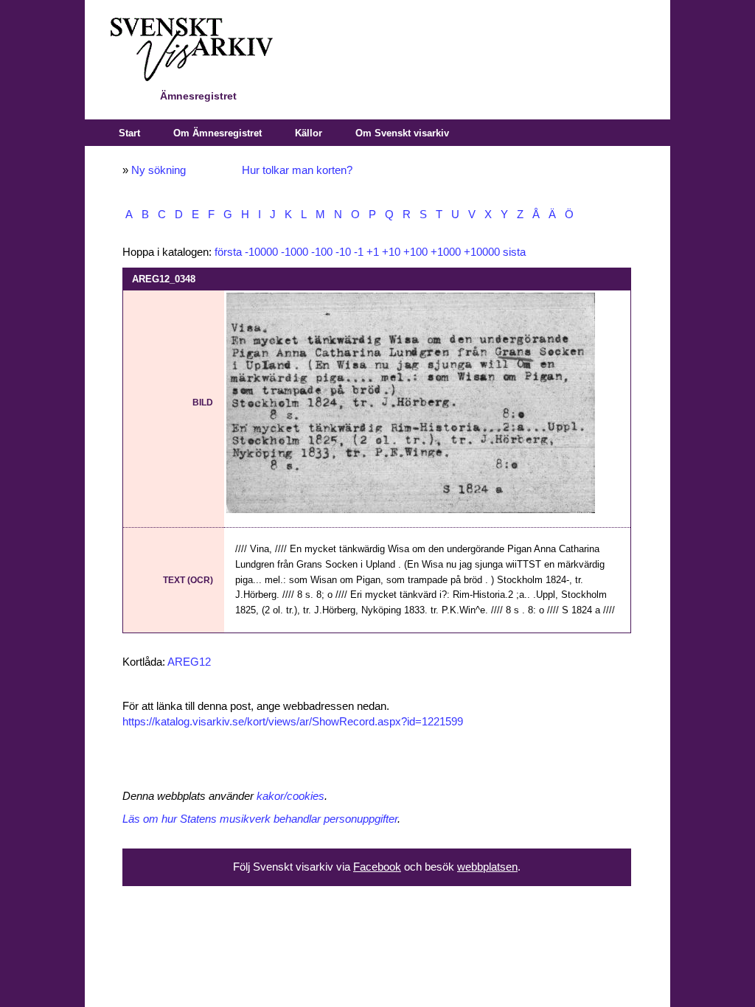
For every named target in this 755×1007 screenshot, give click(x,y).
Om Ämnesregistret (217, 133)
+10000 (482, 252)
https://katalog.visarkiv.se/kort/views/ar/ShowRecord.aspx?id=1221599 (292, 722)
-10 (343, 252)
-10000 (261, 252)
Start (129, 133)
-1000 (294, 252)
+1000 (446, 252)
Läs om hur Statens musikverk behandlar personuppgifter (259, 819)
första (228, 252)
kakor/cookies (290, 796)
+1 (372, 252)
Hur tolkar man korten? (297, 170)
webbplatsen (487, 867)
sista (514, 252)
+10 (391, 252)
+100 (415, 252)
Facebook (377, 867)
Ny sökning (158, 170)
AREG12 (189, 662)
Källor (308, 133)
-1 (358, 252)
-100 (322, 252)
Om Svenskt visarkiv (402, 133)
